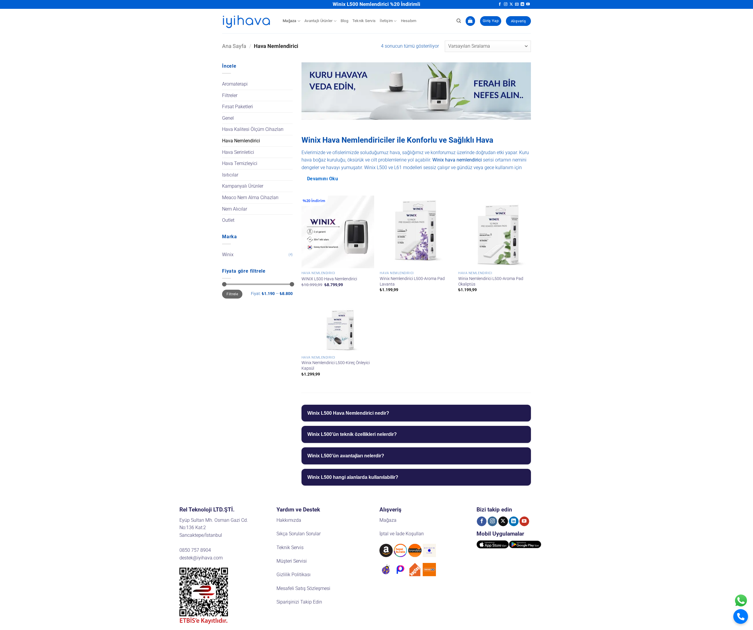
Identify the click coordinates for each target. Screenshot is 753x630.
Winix (228, 254)
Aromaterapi (235, 84)
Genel (228, 118)
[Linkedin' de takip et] (522, 4)
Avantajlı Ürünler (318, 21)
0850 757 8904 (195, 550)
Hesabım (409, 21)
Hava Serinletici (238, 152)
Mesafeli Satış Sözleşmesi (303, 588)
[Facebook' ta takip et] (500, 4)
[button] (470, 21)
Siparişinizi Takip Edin (299, 602)
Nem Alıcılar (234, 209)
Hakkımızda (288, 520)
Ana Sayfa (234, 46)
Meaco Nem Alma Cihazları (250, 197)
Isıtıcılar (230, 175)
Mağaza (289, 21)
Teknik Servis (364, 21)
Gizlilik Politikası (293, 574)
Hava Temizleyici (239, 163)
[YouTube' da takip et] (528, 4)
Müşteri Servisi (291, 561)
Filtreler (229, 95)
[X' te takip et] (511, 4)
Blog (344, 21)
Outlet (228, 220)
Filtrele (232, 294)
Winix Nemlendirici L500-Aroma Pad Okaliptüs (490, 281)
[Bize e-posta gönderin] (517, 4)
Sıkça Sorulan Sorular (298, 533)
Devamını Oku (322, 178)
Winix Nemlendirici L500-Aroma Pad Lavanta (412, 281)
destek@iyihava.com (201, 558)
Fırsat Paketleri (237, 106)
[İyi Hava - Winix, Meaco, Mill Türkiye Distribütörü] (248, 21)
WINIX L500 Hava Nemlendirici (329, 278)
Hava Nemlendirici (241, 141)
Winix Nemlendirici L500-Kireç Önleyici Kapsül (335, 365)
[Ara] (459, 20)
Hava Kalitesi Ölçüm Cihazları (253, 129)
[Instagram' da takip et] (505, 4)
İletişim (386, 21)
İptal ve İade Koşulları (401, 533)
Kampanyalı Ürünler (242, 186)
